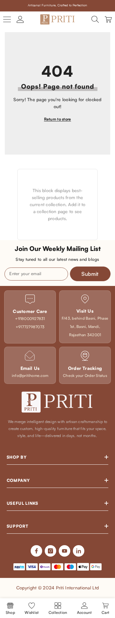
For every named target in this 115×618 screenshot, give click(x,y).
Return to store (57, 119)
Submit (90, 274)
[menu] (7, 19)
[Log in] (20, 19)
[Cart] (108, 19)
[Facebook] (36, 551)
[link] (30, 317)
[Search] (95, 19)
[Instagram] (50, 551)
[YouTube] (64, 551)
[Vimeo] (78, 551)
